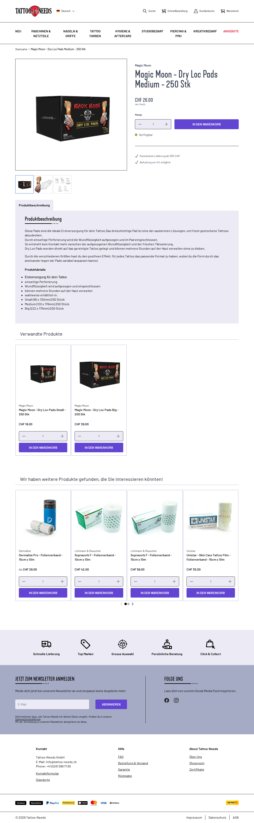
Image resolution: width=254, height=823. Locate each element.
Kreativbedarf (205, 31)
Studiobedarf (152, 31)
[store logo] (33, 11)
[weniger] (140, 124)
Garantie (124, 769)
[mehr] (166, 124)
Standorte (43, 779)
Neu (18, 31)
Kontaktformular (47, 773)
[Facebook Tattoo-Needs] (166, 700)
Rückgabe (125, 775)
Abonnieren (111, 704)
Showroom (196, 763)
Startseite (21, 49)
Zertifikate (196, 769)
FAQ (120, 756)
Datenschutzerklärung (27, 719)
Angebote (231, 31)
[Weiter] (133, 604)
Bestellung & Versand (133, 763)
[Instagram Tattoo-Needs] (176, 700)
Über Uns (195, 756)
